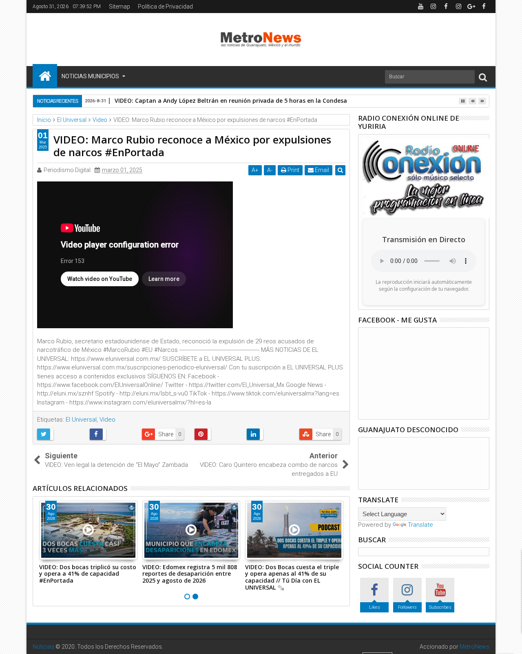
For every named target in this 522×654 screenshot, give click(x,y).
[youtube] (420, 6)
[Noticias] (45, 75)
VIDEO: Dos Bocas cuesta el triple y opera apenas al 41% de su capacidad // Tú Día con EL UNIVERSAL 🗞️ (292, 577)
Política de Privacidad (165, 6)
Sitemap (119, 6)
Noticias (43, 646)
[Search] (482, 77)
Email (321, 170)
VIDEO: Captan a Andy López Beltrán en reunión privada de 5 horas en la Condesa (231, 100)
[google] (471, 6)
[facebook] (445, 6)
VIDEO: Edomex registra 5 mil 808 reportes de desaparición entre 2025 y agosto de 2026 (189, 574)
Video (107, 419)
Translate (420, 524)
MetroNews (474, 646)
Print (292, 170)
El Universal (81, 419)
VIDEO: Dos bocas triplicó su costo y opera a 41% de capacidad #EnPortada (87, 574)
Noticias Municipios (90, 76)
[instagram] (433, 6)
